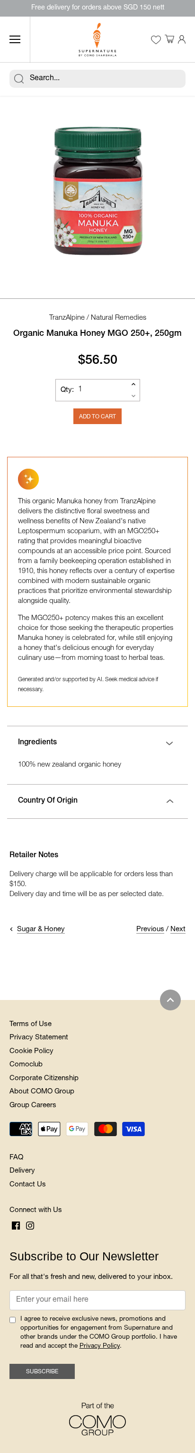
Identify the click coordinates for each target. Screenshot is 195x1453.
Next (178, 929)
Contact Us (27, 1184)
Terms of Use (30, 1024)
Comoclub (26, 1064)
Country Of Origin (48, 801)
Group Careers (32, 1105)
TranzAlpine (67, 318)
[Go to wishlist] (155, 40)
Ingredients (37, 743)
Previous (150, 929)
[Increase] (133, 384)
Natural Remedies (118, 318)
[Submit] (19, 79)
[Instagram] (30, 1226)
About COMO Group (41, 1091)
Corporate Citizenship (44, 1078)
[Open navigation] (14, 39)
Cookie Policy (31, 1051)
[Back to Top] (170, 1000)
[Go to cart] (169, 40)
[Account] (182, 40)
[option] (97, 189)
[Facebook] (16, 1226)
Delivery (22, 1171)
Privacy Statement (38, 1037)
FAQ (16, 1157)
